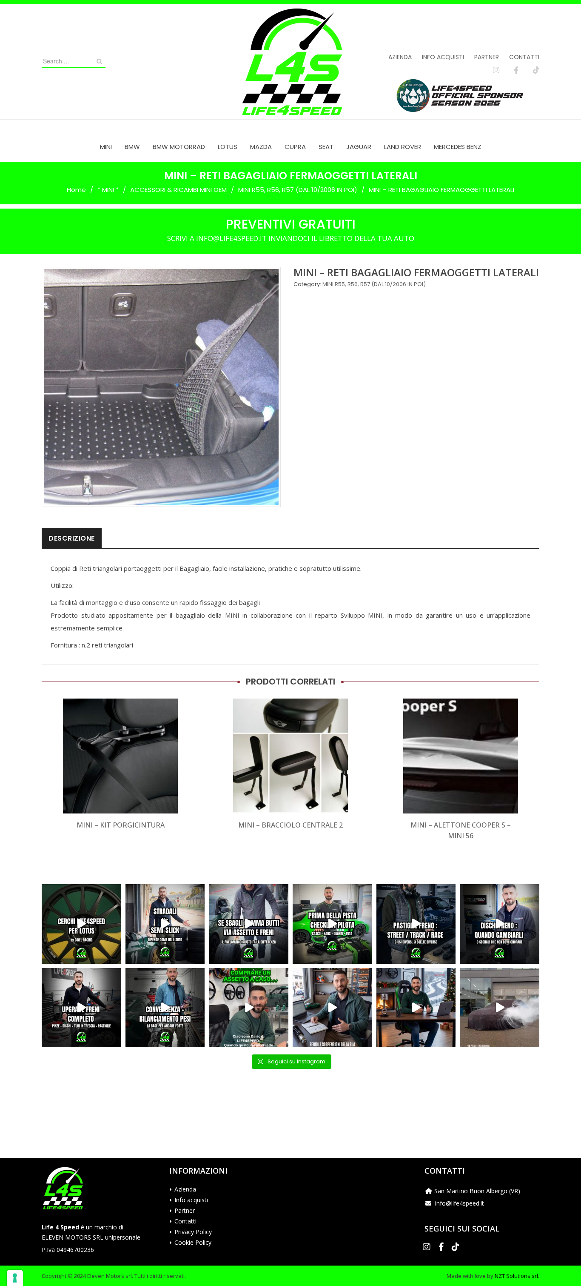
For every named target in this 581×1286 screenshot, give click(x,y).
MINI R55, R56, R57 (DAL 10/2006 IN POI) (297, 189)
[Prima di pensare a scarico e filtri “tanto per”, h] (332, 1008)
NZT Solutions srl (516, 1276)
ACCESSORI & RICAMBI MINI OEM (178, 189)
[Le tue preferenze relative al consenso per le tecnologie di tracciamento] (15, 1278)
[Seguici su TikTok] (536, 70)
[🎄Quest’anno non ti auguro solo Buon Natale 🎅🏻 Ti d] (416, 1008)
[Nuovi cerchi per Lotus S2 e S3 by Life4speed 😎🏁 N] (81, 924)
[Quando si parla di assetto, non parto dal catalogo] (248, 1008)
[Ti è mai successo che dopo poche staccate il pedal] (499, 924)
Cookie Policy (192, 1242)
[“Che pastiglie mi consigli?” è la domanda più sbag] (416, 924)
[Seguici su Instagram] (496, 70)
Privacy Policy (193, 1232)
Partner (486, 57)
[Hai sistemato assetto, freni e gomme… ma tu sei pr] (332, 924)
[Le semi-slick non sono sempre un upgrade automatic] (165, 924)
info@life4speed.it (459, 1203)
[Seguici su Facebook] (516, 70)
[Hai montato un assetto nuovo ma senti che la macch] (165, 1008)
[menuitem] (106, 146)
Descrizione (71, 538)
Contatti (524, 57)
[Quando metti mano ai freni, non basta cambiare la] (81, 1008)
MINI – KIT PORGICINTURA (121, 825)
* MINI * (108, 189)
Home (76, 189)
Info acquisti (443, 57)
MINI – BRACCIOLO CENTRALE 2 (290, 825)
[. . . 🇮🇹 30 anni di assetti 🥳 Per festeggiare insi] (499, 1008)
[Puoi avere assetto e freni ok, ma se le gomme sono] (248, 924)
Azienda (400, 57)
